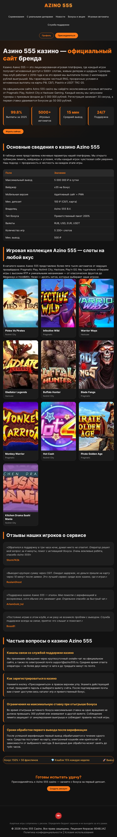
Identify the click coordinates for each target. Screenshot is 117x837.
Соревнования (16, 16)
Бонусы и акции (76, 16)
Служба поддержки (58, 24)
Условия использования (78, 832)
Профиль (46, 35)
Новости (60, 16)
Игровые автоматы (98, 16)
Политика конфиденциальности (43, 832)
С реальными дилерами (40, 16)
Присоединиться (66, 35)
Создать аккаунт (58, 788)
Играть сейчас (13, 131)
